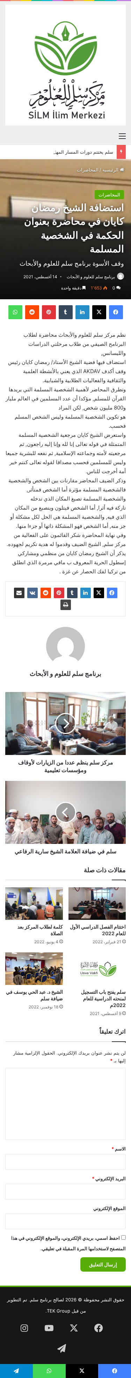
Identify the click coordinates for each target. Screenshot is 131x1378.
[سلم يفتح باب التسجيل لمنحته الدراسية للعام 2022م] (97, 968)
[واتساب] (15, 312)
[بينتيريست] (49, 312)
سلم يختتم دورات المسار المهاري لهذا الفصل (70, 152)
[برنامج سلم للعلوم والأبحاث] (65, 65)
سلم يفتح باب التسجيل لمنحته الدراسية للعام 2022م (103, 998)
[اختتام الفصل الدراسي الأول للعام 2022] (97, 903)
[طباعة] (65, 605)
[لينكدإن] (82, 312)
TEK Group (58, 1311)
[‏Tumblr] (66, 312)
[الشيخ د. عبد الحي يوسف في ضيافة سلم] (34, 968)
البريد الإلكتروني (109, 1178)
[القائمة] (122, 136)
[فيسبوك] (116, 312)
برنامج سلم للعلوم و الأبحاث (91, 276)
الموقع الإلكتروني (109, 1208)
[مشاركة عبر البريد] (19, 593)
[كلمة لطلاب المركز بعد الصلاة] (34, 903)
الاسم (118, 1149)
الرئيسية (111, 170)
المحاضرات (88, 170)
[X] (99, 312)
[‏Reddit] (32, 312)
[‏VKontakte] (32, 593)
